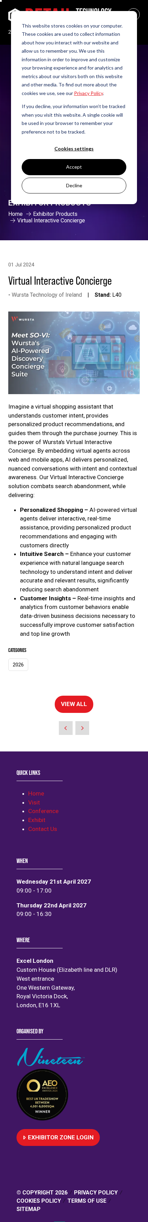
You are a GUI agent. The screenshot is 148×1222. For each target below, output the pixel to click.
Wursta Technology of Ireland (47, 295)
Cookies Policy (39, 1201)
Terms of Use (86, 1201)
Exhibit (36, 820)
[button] (74, 704)
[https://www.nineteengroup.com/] (52, 1064)
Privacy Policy (96, 1192)
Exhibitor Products (55, 214)
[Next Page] (82, 728)
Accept (74, 167)
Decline (74, 185)
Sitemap (29, 1209)
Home (15, 214)
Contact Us (42, 828)
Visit (34, 802)
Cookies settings (74, 148)
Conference (43, 811)
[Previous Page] (66, 728)
